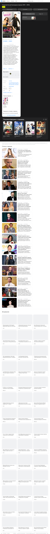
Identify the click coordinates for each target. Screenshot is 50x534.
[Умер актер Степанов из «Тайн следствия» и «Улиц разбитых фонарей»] (25, 462)
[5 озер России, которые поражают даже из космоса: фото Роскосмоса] (40, 493)
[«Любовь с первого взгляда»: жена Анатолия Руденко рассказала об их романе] (40, 337)
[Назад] (44, 119)
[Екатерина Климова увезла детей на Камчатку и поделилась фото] (25, 384)
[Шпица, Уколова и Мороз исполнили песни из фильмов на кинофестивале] (25, 415)
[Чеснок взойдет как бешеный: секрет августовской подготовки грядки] (9, 493)
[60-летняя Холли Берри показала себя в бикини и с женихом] (25, 508)
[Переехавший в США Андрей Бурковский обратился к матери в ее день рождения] (9, 322)
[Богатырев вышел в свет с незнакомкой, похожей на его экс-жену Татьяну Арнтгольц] (25, 337)
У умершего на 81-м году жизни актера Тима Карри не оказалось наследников (24, 184)
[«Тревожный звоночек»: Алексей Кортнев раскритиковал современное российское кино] (25, 322)
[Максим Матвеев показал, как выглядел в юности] (9, 462)
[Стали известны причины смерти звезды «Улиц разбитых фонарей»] (40, 508)
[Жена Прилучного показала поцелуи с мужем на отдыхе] (25, 524)
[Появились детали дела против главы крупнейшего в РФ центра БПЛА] (40, 353)
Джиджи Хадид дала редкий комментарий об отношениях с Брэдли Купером (25, 259)
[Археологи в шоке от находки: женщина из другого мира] (40, 477)
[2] (5, 75)
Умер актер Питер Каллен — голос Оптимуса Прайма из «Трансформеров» (24, 248)
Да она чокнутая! (28, 136)
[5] (10, 75)
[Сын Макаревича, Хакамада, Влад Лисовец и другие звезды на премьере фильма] (9, 368)
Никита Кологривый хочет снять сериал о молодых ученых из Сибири (24, 216)
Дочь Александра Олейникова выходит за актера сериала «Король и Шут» (24, 291)
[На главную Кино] (3, 1)
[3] (7, 75)
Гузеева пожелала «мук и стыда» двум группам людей (24, 237)
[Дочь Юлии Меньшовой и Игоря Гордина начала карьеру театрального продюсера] (40, 524)
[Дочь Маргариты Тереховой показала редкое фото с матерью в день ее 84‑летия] (40, 322)
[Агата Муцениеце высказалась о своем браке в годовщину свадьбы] (25, 431)
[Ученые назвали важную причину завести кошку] (40, 431)
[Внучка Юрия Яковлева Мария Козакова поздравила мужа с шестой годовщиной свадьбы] (40, 399)
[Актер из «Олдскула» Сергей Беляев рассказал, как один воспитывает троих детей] (40, 368)
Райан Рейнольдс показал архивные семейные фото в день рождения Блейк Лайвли (25, 226)
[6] (12, 75)
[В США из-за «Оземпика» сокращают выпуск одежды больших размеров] (9, 384)
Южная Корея (11, 86)
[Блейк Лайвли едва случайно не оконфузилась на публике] (25, 493)
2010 (3, 39)
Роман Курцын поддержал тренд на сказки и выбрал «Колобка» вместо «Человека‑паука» (24, 269)
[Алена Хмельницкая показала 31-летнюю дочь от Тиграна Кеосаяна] (9, 337)
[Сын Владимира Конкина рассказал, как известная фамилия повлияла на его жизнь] (25, 353)
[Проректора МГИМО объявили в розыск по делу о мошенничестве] (40, 446)
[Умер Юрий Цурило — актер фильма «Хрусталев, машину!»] (25, 446)
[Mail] (1, 1)
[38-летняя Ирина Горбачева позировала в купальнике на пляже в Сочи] (9, 524)
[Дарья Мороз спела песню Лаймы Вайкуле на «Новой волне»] (25, 477)
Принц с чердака (6, 136)
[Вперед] (46, 119)
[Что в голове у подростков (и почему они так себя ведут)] (9, 431)
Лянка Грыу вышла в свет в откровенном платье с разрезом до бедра (24, 301)
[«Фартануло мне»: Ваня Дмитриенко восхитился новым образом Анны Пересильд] (25, 399)
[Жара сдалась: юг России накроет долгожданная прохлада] (9, 477)
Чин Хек (10, 80)
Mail (1, 533)
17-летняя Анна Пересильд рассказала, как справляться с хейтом (24, 152)
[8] (15, 75)
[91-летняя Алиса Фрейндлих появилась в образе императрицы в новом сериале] (40, 462)
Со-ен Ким (11, 82)
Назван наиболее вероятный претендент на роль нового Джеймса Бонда (24, 173)
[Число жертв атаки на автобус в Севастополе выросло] (9, 508)
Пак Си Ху (15, 82)
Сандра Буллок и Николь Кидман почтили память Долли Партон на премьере (24, 205)
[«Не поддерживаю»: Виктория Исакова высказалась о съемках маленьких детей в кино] (9, 353)
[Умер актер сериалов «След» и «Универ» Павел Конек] (25, 368)
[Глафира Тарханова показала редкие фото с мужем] (9, 399)
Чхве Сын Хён (14, 83)
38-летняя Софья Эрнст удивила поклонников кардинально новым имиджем (23, 162)
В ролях (4, 82)
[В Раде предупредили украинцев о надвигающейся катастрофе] (9, 415)
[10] (18, 75)
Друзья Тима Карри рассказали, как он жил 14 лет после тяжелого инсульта (25, 194)
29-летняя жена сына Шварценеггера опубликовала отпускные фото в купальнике (24, 280)
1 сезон (4, 105)
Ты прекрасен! (17, 136)
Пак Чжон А (12, 84)
